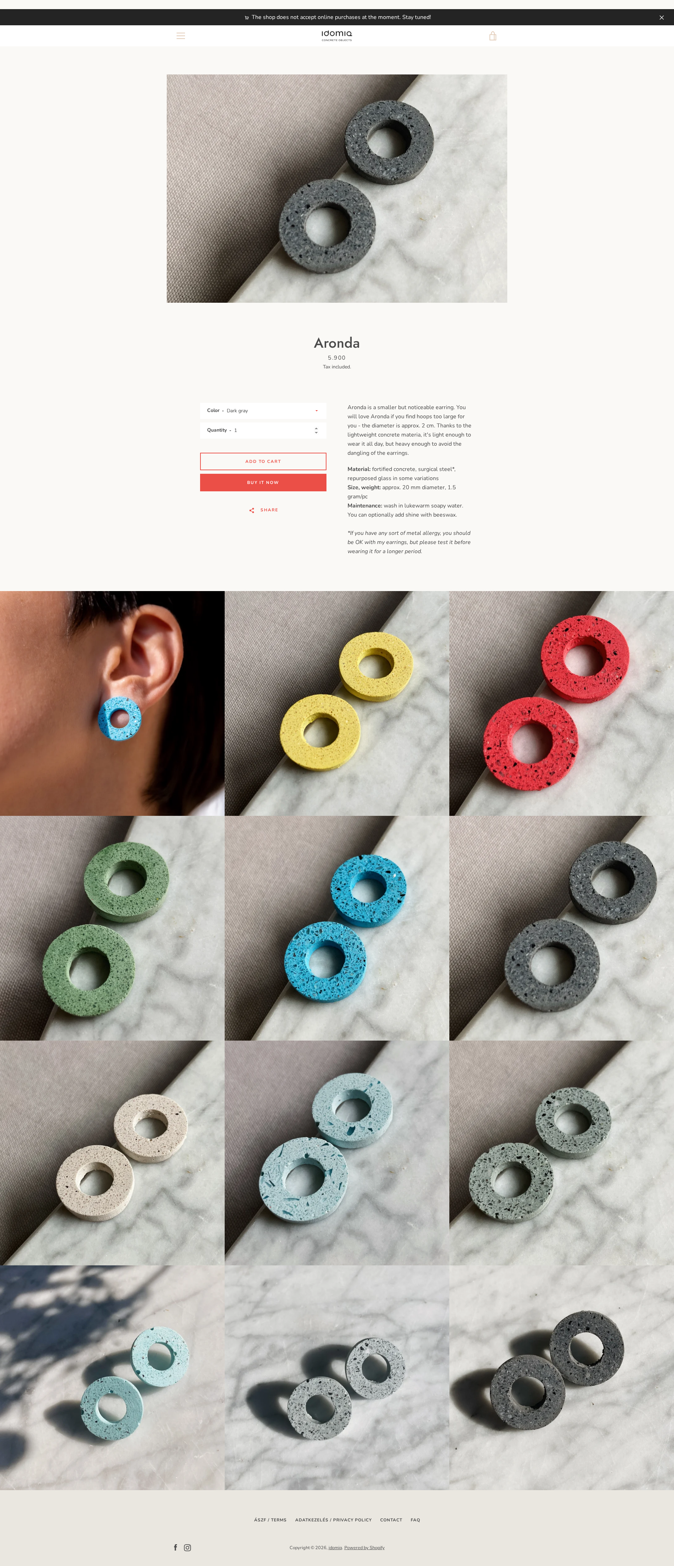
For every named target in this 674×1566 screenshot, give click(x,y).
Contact (391, 1520)
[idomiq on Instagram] (187, 1547)
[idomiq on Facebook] (175, 1547)
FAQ (415, 1520)
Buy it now (263, 482)
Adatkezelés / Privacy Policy (333, 1520)
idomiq (335, 1548)
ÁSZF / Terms (270, 1520)
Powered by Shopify (364, 1548)
